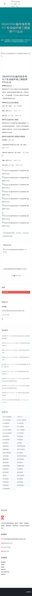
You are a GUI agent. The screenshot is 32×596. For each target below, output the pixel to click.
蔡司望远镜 (6, 472)
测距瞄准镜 (6, 462)
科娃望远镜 (6, 469)
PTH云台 (18, 233)
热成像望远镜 (6, 465)
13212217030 (5, 315)
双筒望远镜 (20, 439)
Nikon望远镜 (20, 426)
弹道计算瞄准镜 (7, 452)
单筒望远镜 (20, 436)
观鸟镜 (4, 475)
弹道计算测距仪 (21, 449)
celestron (19, 416)
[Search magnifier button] (28, 292)
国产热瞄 (19, 443)
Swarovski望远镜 (7, 433)
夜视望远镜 (6, 446)
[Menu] (4, 4)
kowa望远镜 (6, 423)
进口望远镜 (6, 479)
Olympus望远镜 (7, 430)
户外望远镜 (6, 456)
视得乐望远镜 (20, 475)
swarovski (25, 233)
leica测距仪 (6, 426)
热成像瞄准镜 (20, 465)
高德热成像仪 (20, 485)
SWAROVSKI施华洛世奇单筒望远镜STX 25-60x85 (15, 269)
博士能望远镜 (6, 439)
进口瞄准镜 (20, 479)
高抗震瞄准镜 (6, 488)
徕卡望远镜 (20, 452)
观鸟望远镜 (20, 472)
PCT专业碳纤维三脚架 (8, 233)
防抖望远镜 (6, 482)
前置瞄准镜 (6, 436)
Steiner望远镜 (21, 430)
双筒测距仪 (6, 443)
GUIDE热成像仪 (7, 420)
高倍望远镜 (6, 485)
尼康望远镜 (6, 449)
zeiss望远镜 (20, 433)
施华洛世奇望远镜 (21, 456)
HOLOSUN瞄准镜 (21, 420)
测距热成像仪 (20, 459)
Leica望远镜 (20, 423)
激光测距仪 (20, 462)
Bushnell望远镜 (7, 416)
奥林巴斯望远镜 (21, 446)
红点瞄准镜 (20, 469)
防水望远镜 (20, 482)
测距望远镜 (6, 459)
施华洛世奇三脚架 (7, 236)
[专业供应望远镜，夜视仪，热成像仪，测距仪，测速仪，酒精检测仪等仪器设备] (16, 3)
